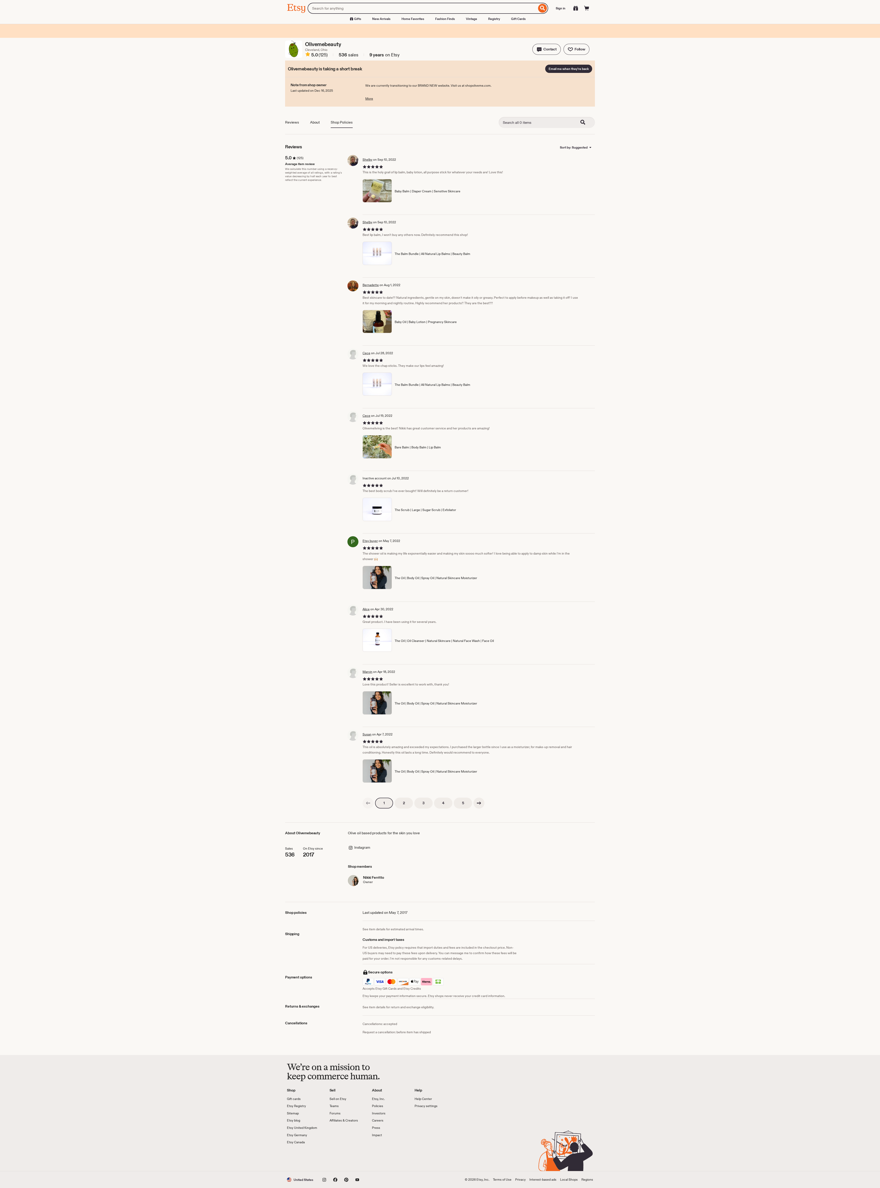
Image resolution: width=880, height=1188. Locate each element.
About (315, 122)
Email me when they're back (569, 69)
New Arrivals (381, 19)
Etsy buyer (370, 541)
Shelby (367, 159)
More (369, 98)
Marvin (367, 672)
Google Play (337, 1158)
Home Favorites (413, 19)
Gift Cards (518, 19)
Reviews (292, 122)
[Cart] (586, 8)
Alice (366, 609)
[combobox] (422, 8)
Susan (367, 734)
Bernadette (371, 285)
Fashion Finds (445, 19)
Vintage (471, 19)
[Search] (542, 8)
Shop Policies (342, 122)
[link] (368, 803)
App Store (302, 1158)
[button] (546, 49)
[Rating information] (308, 55)
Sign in (560, 8)
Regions (587, 1179)
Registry (494, 19)
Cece (366, 353)
